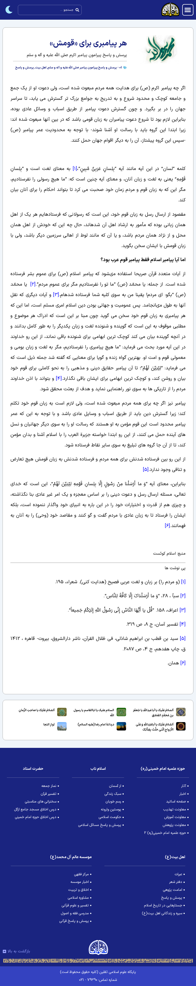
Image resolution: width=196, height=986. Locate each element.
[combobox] (50, 10)
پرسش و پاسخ (24, 67)
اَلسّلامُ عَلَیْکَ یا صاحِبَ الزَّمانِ (37, 710)
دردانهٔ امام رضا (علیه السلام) (96, 724)
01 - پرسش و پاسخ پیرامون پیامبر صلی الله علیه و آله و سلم (85, 67)
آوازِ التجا (49, 724)
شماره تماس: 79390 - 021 (98, 980)
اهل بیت (40, 67)
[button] (188, 10)
